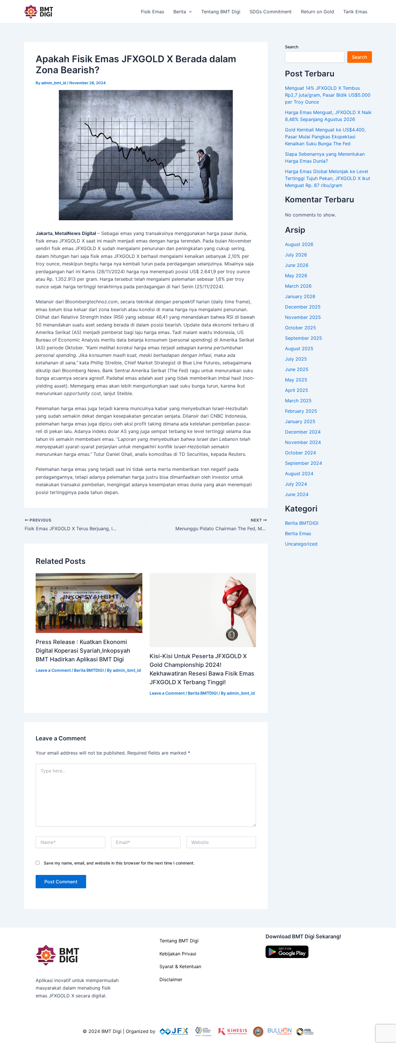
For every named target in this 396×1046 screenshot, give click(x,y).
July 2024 (296, 484)
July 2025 (296, 359)
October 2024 (300, 453)
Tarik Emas (355, 11)
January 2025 (300, 421)
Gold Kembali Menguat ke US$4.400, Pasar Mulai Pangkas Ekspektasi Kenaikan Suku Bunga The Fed (325, 136)
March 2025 (298, 400)
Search (291, 46)
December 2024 (303, 432)
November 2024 (303, 442)
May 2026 (296, 275)
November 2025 (303, 317)
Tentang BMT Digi (220, 11)
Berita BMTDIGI (89, 670)
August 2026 (299, 244)
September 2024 (303, 463)
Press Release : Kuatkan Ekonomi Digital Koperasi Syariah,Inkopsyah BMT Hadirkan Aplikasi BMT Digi (83, 650)
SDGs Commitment (271, 11)
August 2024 (299, 473)
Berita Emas (298, 533)
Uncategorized (301, 544)
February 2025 (301, 411)
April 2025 (296, 390)
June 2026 (296, 265)
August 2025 (299, 348)
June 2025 (296, 369)
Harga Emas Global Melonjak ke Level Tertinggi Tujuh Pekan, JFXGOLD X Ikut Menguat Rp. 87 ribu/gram (327, 178)
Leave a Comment (53, 670)
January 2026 (300, 296)
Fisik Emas (152, 11)
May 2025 (296, 380)
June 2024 (296, 494)
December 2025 (303, 307)
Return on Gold (317, 11)
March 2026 (298, 286)
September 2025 (303, 338)
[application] (189, 11)
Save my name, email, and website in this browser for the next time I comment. (119, 862)
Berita (179, 11)
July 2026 (296, 255)
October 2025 (300, 328)
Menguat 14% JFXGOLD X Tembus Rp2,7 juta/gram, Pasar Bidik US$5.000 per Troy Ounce (327, 95)
